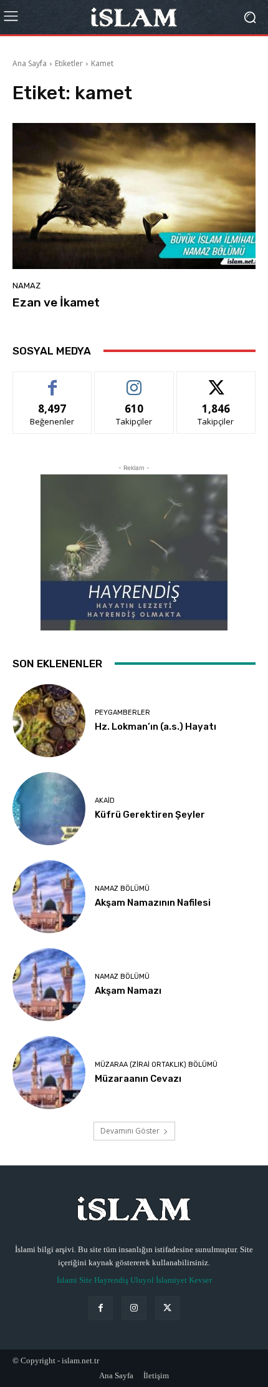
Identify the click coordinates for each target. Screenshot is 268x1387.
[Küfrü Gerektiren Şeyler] (48, 808)
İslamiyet (171, 1280)
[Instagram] (134, 1308)
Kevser (200, 1280)
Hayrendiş (111, 1280)
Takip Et (134, 381)
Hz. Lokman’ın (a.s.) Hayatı (155, 726)
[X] (167, 1308)
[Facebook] (101, 1308)
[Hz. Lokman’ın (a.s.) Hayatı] (48, 720)
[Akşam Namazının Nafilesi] (48, 896)
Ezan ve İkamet (56, 302)
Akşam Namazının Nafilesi (153, 902)
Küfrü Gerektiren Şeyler (150, 814)
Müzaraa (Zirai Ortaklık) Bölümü (156, 1064)
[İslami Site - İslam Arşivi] (134, 17)
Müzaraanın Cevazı (138, 1078)
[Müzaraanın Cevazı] (48, 1072)
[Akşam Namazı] (48, 984)
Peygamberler (122, 712)
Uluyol (142, 1280)
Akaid (105, 800)
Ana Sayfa (29, 63)
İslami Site (74, 1280)
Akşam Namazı (128, 990)
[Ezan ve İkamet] (134, 196)
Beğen (52, 381)
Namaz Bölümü (122, 888)
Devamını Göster (130, 1130)
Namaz (26, 286)
